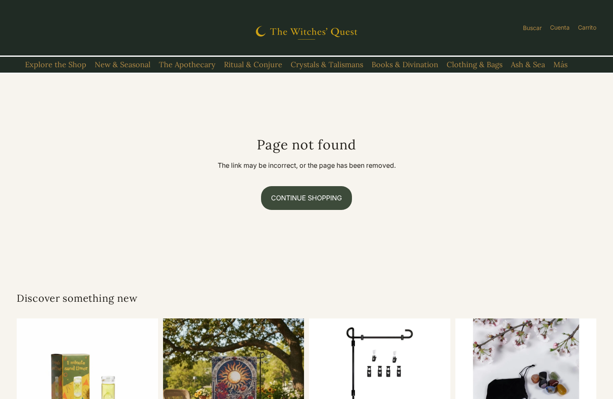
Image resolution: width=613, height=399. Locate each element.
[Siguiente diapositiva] (145, 389)
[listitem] (560, 64)
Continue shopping (306, 198)
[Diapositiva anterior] (29, 389)
